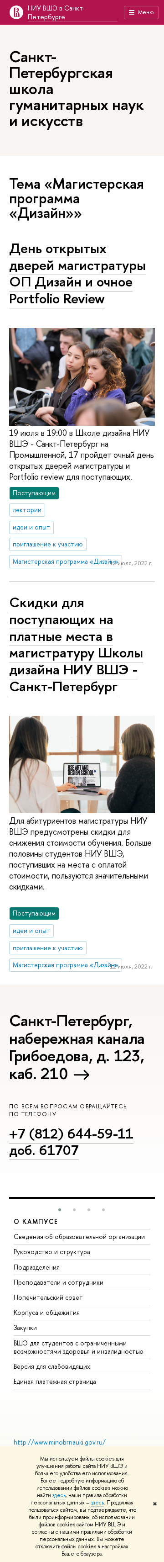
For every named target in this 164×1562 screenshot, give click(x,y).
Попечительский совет (48, 1297)
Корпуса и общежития (47, 1312)
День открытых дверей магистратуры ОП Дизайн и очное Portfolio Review (77, 273)
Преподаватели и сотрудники (58, 1282)
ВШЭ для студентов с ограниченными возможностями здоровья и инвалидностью (79, 1347)
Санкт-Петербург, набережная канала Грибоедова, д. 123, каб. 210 (77, 1047)
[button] (59, 1210)
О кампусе (36, 1221)
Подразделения (37, 1267)
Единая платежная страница (55, 1381)
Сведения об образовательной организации (79, 1236)
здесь (59, 1495)
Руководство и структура (52, 1251)
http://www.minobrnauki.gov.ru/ (60, 1442)
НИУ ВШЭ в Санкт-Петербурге (56, 12)
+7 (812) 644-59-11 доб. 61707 (71, 1142)
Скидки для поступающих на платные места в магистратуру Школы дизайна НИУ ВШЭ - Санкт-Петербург (76, 644)
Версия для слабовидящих (52, 1366)
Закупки (25, 1327)
